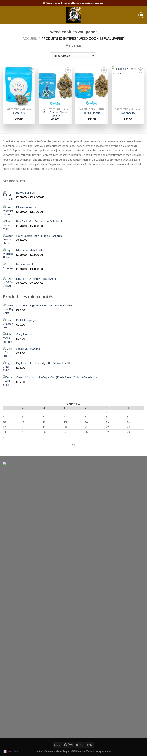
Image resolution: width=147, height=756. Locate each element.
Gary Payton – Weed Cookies (55, 114)
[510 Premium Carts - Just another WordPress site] (73, 15)
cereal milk (19, 112)
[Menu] (5, 15)
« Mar (72, 444)
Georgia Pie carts (92, 112)
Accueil (30, 39)
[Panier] (141, 15)
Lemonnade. (128, 112)
